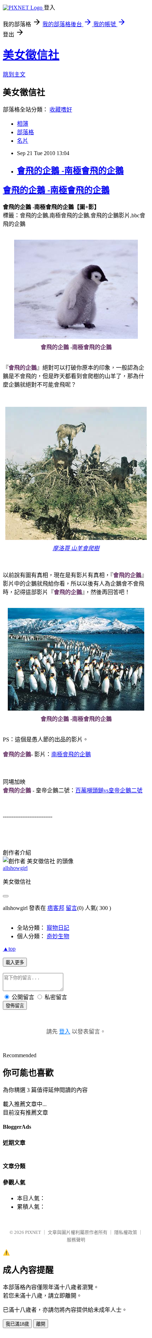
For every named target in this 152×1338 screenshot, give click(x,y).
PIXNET (33, 1232)
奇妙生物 (58, 936)
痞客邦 (55, 908)
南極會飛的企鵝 (71, 754)
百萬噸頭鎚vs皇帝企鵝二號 (108, 790)
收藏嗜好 (60, 110)
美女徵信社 (31, 55)
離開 (40, 1324)
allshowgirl (15, 868)
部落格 (25, 132)
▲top (9, 949)
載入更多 (15, 962)
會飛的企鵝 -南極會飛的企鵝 (70, 170)
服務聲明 (76, 1239)
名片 (22, 141)
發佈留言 (15, 1005)
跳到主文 (14, 75)
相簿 (22, 124)
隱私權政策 (125, 1232)
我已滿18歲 (17, 1324)
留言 (71, 908)
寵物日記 (58, 928)
